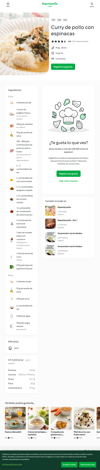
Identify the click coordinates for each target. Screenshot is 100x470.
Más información (68, 181)
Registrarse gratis (63, 66)
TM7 (53, 20)
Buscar (92, 6)
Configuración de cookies (12, 464)
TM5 (65, 20)
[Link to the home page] (50, 4)
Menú (8, 6)
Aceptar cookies (69, 465)
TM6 (59, 20)
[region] (50, 460)
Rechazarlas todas (88, 465)
